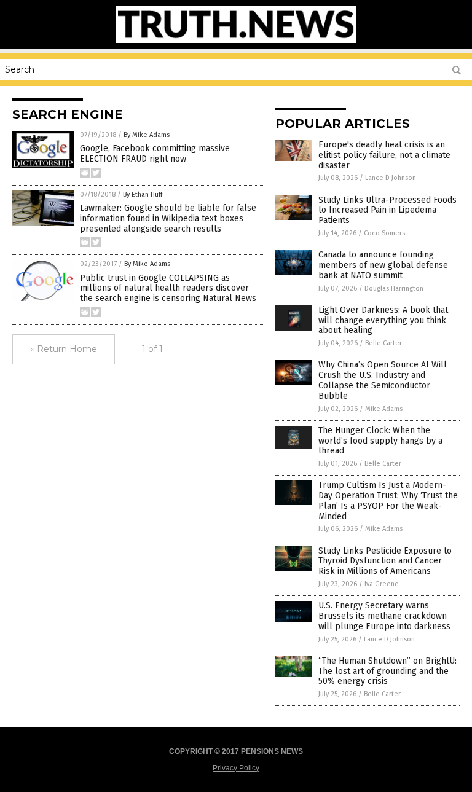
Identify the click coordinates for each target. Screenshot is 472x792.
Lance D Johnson (390, 178)
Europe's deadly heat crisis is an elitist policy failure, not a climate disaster (384, 155)
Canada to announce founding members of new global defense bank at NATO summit (383, 265)
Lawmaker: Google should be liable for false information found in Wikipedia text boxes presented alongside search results (168, 218)
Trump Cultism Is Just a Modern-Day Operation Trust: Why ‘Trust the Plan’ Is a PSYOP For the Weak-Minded (388, 500)
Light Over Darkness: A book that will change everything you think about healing (383, 320)
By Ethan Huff (142, 194)
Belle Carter (383, 343)
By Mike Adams (147, 135)
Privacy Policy (236, 768)
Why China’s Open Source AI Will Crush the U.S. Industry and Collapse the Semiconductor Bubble (382, 380)
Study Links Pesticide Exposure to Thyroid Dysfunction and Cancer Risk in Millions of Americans (385, 561)
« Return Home (63, 349)
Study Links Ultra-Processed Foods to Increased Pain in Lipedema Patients (387, 210)
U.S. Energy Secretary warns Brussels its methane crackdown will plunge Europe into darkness (384, 616)
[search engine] (236, 40)
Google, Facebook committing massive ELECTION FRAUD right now (155, 153)
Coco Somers (384, 233)
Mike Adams (384, 409)
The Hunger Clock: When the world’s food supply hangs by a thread (380, 441)
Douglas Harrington (393, 288)
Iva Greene (381, 584)
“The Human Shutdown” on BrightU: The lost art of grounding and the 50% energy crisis (387, 671)
